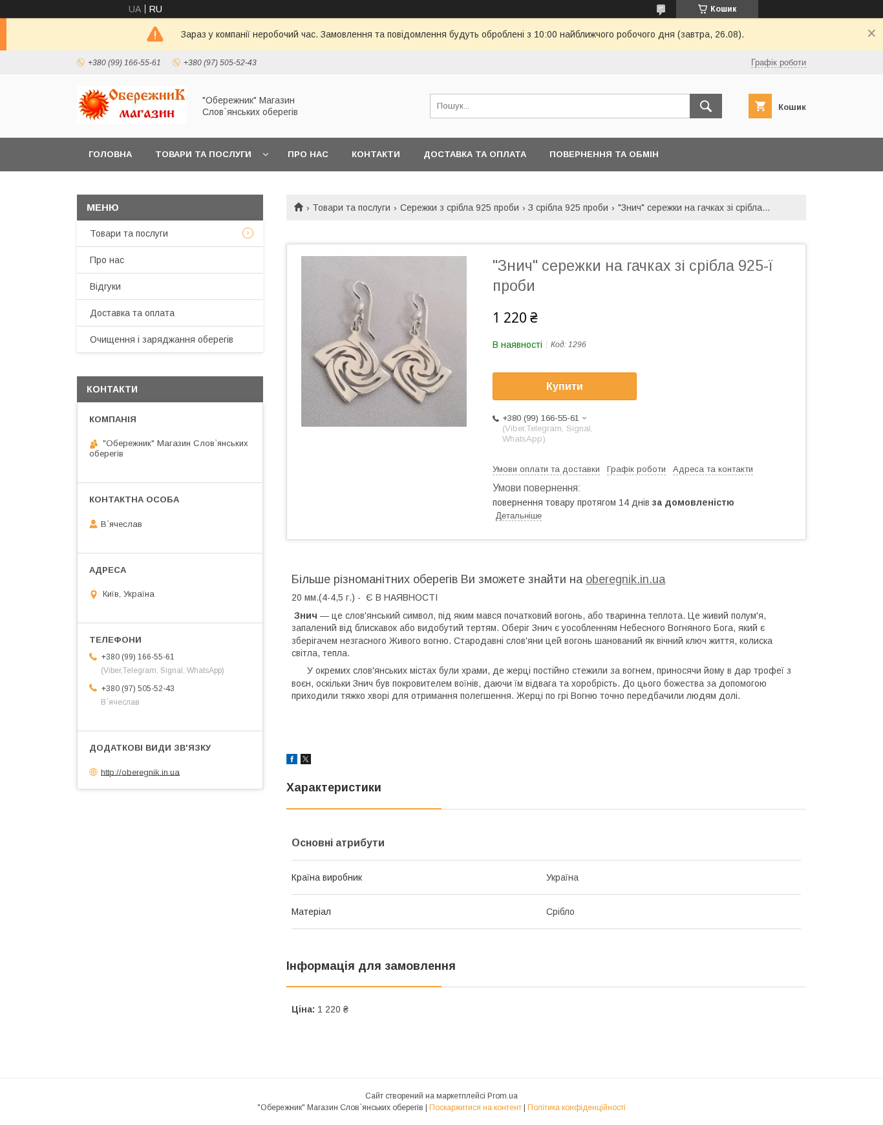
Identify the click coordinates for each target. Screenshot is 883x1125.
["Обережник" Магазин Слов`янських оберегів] (132, 121)
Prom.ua (502, 1095)
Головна (110, 154)
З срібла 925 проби (568, 207)
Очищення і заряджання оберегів (161, 339)
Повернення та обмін (604, 154)
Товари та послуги (203, 154)
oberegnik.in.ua (625, 579)
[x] (306, 761)
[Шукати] (706, 106)
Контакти (376, 154)
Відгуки (105, 286)
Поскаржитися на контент (475, 1107)
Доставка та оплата (474, 154)
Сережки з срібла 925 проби (459, 207)
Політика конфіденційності (576, 1107)
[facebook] (291, 761)
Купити (564, 386)
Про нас (308, 154)
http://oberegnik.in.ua (140, 772)
